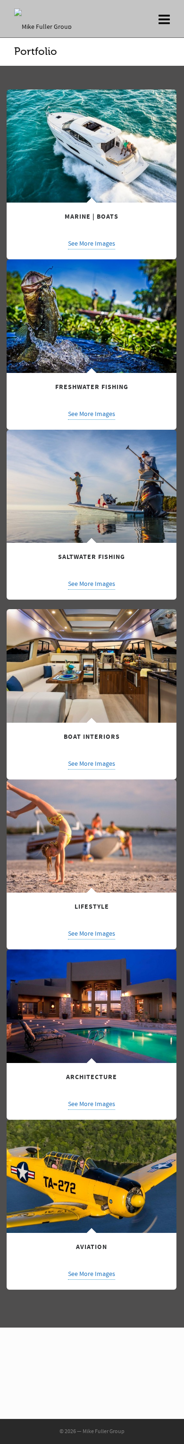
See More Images (91, 243)
